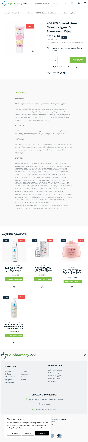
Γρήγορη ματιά (14, 260)
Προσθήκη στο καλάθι (78, 60)
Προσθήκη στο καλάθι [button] (14, 279)
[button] (33, 51)
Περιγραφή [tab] (20, 92)
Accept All (42, 433)
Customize (14, 433)
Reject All (28, 433)
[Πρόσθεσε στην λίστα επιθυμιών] (14, 287)
